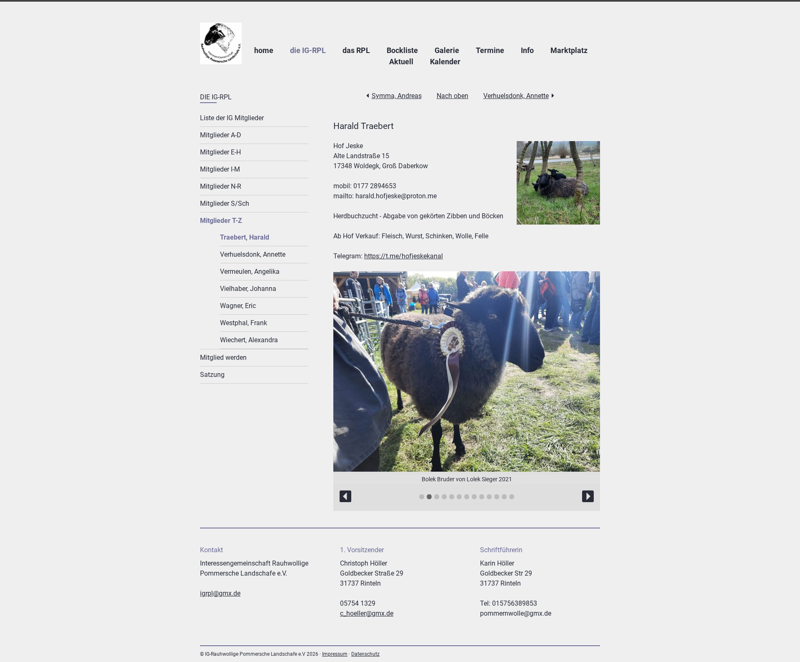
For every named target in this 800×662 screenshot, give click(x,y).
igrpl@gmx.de (220, 593)
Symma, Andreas (397, 96)
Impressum (335, 654)
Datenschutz (365, 654)
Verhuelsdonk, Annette (516, 96)
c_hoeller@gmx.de (366, 613)
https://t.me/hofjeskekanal (403, 256)
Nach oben (452, 96)
